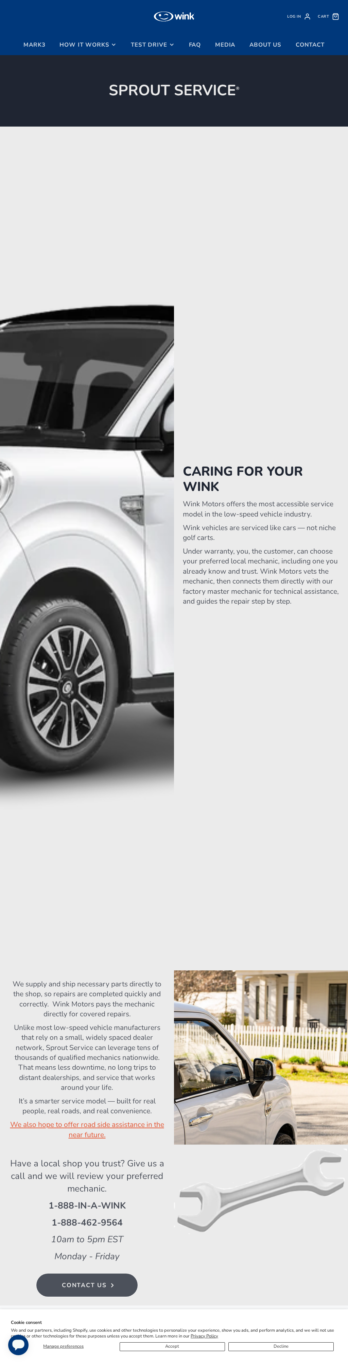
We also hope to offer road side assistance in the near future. (87, 1129)
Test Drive (149, 45)
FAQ (195, 45)
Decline (281, 1346)
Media (225, 45)
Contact (310, 45)
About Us (265, 45)
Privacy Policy (204, 1336)
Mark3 (34, 45)
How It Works (84, 45)
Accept (172, 1346)
